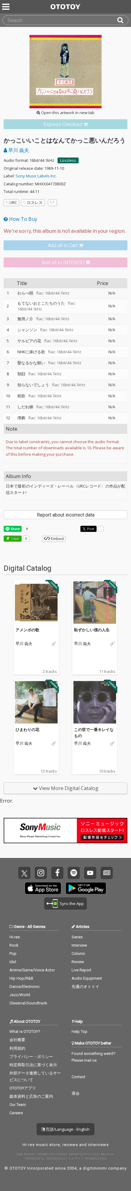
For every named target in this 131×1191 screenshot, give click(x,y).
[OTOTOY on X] (24, 873)
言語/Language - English (67, 1129)
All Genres (36, 926)
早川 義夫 (18, 150)
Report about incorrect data (65, 515)
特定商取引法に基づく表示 (33, 1065)
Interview (79, 945)
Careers (16, 1113)
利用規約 (17, 1048)
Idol (12, 961)
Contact (78, 1076)
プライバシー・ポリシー (31, 1056)
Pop (12, 953)
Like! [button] (15, 538)
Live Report (81, 970)
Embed (57, 538)
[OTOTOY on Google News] (107, 873)
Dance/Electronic (24, 986)
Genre (19, 926)
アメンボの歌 (27, 630)
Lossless (68, 160)
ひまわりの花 (27, 729)
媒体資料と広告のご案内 (31, 1096)
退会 (76, 1093)
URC (13, 202)
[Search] (122, 20)
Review (78, 961)
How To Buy (22, 219)
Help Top (79, 1031)
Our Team (17, 1104)
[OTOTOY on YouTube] (90, 873)
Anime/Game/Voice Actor (32, 970)
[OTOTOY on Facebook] (57, 873)
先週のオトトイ (85, 986)
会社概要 (17, 1039)
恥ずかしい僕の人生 (92, 630)
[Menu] (6, 6)
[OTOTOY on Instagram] (41, 873)
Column (78, 953)
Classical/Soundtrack (28, 1003)
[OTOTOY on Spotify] (74, 873)
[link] (65, 124)
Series (77, 937)
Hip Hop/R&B (21, 978)
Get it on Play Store (86, 888)
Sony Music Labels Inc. (36, 176)
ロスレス (35, 202)
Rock (14, 945)
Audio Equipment (87, 978)
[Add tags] (52, 202)
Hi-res (14, 937)
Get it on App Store (43, 888)
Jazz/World (19, 994)
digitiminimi (95, 1168)
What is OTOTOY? (24, 1031)
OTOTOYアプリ (22, 1088)
